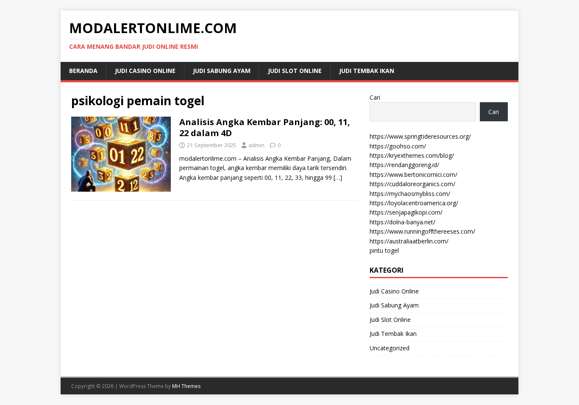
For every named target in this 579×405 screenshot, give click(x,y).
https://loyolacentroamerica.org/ (414, 203)
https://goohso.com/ (398, 146)
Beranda (83, 71)
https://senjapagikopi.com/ (406, 212)
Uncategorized (389, 348)
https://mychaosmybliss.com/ (410, 194)
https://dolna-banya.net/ (402, 222)
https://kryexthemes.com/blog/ (412, 155)
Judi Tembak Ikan (366, 71)
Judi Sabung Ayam (222, 71)
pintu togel (384, 250)
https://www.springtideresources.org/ (420, 136)
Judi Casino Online (145, 71)
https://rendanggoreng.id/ (404, 165)
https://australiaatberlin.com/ (409, 241)
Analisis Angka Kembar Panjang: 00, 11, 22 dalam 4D (264, 127)
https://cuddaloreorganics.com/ (412, 184)
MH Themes (186, 386)
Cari (375, 97)
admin (256, 145)
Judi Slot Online (295, 71)
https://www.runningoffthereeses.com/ (422, 231)
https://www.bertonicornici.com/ (413, 174)
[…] (338, 177)
